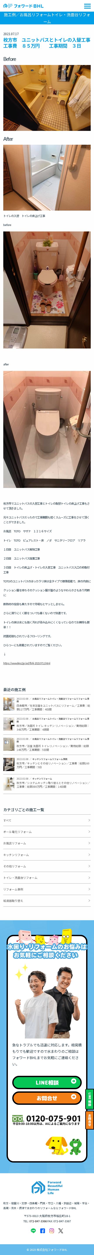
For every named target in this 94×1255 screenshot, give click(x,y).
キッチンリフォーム (16, 855)
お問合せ (89, 1120)
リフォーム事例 (13, 889)
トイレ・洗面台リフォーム (20, 878)
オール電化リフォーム (17, 832)
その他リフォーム (14, 866)
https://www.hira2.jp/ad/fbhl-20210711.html (26, 663)
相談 (90, 1099)
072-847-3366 (38, 1221)
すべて (7, 820)
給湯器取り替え (13, 901)
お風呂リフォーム (14, 843)
